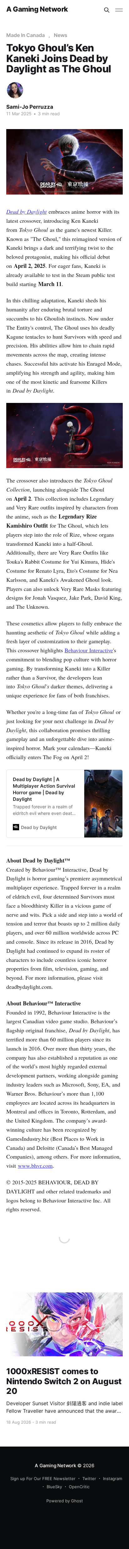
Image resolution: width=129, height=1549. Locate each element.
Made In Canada (25, 35)
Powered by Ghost (64, 1500)
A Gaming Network (37, 9)
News (60, 35)
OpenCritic (79, 1486)
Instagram (112, 1478)
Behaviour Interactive (88, 650)
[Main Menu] (119, 10)
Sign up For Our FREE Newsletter (42, 1478)
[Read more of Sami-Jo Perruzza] (15, 90)
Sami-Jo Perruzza (29, 107)
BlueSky (54, 1486)
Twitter (89, 1478)
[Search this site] (107, 10)
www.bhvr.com (35, 1165)
